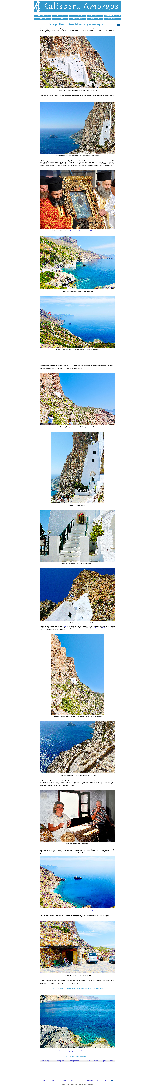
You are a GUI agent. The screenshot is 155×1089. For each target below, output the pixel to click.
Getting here (60, 1061)
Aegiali (104, 628)
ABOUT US (52, 1080)
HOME (43, 1080)
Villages (87, 1061)
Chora (64, 626)
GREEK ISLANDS (92, 1080)
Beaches (95, 1061)
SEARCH (63, 1080)
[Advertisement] (77, 357)
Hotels (111, 1061)
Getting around (74, 1061)
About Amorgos (45, 1061)
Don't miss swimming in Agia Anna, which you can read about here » (77, 1051)
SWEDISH (107, 1080)
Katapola (96, 628)
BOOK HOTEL (76, 1080)
